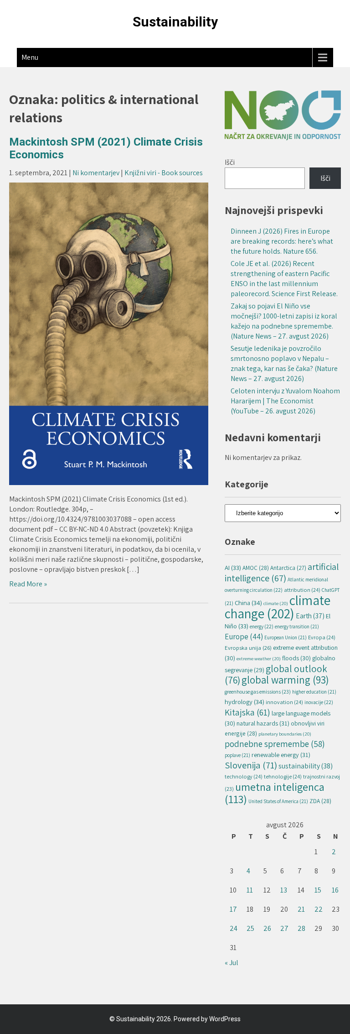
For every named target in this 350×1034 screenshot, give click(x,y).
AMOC (255, 568)
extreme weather (259, 658)
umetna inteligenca (274, 792)
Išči (230, 162)
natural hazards (263, 723)
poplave (237, 755)
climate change (277, 606)
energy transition (297, 626)
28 (301, 928)
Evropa (321, 637)
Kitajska (247, 712)
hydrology (244, 701)
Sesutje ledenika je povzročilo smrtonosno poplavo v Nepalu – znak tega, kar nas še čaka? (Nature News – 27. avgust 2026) (284, 363)
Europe (244, 637)
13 (283, 890)
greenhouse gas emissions (258, 691)
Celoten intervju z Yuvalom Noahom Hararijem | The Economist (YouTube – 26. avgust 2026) (285, 401)
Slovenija (251, 765)
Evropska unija (248, 648)
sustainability (305, 766)
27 (284, 928)
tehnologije (283, 776)
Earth (310, 615)
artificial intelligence (282, 572)
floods (296, 658)
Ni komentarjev (95, 173)
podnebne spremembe (275, 743)
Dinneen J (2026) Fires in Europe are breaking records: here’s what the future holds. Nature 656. (282, 241)
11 (250, 890)
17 (233, 909)
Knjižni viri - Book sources (163, 173)
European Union (285, 637)
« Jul (231, 962)
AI (233, 567)
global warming (285, 680)
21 (301, 909)
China (248, 602)
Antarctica (288, 568)
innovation (284, 702)
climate (275, 603)
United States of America (278, 801)
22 (318, 909)
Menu (29, 57)
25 (250, 928)
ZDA (320, 801)
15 (317, 890)
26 (267, 928)
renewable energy (281, 754)
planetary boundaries (284, 734)
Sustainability (175, 22)
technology (243, 776)
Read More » (28, 584)
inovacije (318, 702)
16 (335, 890)
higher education (314, 692)
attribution (302, 589)
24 (233, 928)
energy (261, 626)
